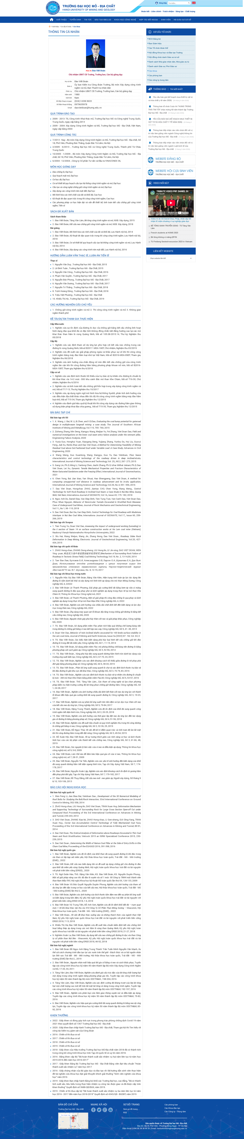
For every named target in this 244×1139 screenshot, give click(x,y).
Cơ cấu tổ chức (66, 27)
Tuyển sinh (75, 19)
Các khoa (76, 27)
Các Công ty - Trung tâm (175, 1111)
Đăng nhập (163, 3)
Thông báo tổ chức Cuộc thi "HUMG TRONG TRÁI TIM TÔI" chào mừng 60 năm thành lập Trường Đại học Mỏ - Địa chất (170, 109)
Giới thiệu (55, 27)
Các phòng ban (171, 1104)
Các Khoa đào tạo (172, 1108)
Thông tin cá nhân (63, 32)
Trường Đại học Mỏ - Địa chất (71, 1109)
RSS (125, 1112)
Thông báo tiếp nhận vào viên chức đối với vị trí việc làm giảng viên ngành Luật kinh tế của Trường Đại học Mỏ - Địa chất (170, 145)
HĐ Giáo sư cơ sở (182, 19)
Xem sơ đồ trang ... (131, 1109)
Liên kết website (163, 251)
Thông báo (159, 89)
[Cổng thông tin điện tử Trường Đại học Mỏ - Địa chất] (49, 26)
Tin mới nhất (176, 89)
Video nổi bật (161, 182)
